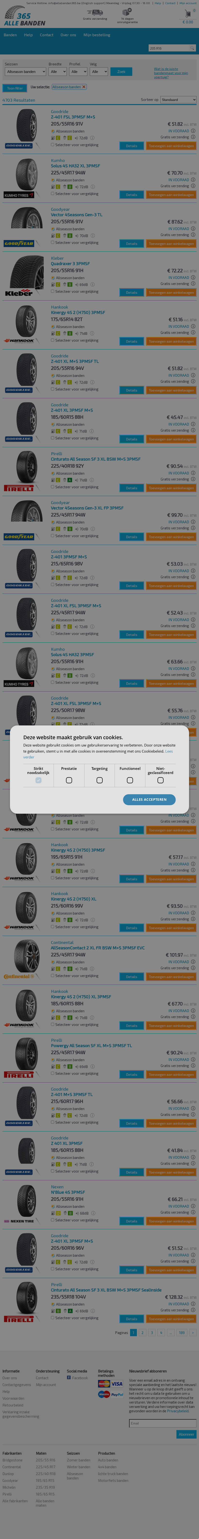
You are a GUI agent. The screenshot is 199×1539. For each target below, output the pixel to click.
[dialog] (99, 769)
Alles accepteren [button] (149, 799)
